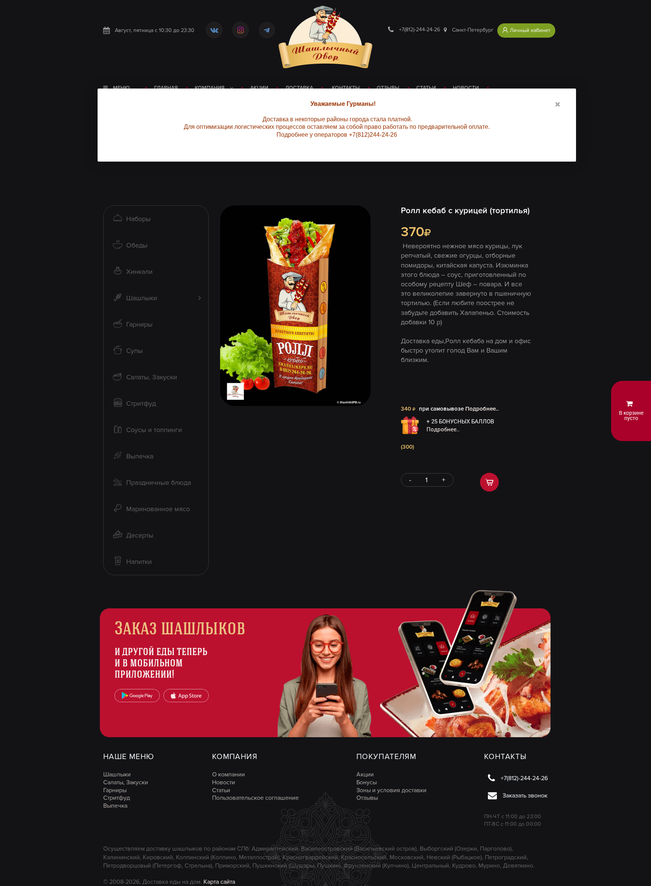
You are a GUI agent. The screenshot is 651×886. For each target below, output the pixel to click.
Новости (223, 782)
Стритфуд (116, 798)
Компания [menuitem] (210, 88)
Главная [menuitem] (166, 88)
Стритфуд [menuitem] (141, 403)
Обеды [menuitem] (137, 245)
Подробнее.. (482, 408)
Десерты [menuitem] (139, 535)
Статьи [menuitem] (426, 88)
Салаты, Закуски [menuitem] (151, 377)
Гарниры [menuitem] (139, 324)
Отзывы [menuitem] (388, 88)
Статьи (221, 790)
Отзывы (367, 798)
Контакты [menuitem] (346, 88)
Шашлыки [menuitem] (141, 298)
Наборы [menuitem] (138, 219)
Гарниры (115, 790)
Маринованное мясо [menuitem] (158, 509)
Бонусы (366, 782)
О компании (228, 774)
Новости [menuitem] (466, 88)
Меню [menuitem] (121, 88)
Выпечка (115, 806)
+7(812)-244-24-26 (419, 29)
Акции (365, 774)
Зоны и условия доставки (391, 790)
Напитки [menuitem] (139, 562)
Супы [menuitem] (134, 351)
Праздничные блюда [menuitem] (158, 482)
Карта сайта (219, 882)
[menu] (298, 88)
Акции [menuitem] (259, 88)
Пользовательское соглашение (255, 798)
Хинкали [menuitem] (139, 271)
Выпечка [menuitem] (139, 456)
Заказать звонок (525, 795)
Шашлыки (117, 774)
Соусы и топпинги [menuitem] (154, 430)
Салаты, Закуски (125, 782)
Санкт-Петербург (473, 30)
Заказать (489, 482)
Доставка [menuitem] (299, 88)
